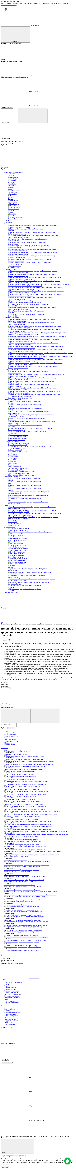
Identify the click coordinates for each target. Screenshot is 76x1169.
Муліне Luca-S (12, 461)
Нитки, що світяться (14, 466)
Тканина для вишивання (12, 476)
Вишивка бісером (10, 269)
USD (34, 25)
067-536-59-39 (33, 105)
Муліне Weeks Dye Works (16, 470)
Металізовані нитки (14, 465)
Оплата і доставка (27, 3)
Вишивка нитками (10, 224)
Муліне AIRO (12, 455)
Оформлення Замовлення (14, 3)
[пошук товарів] (33, 116)
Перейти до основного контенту (11, 1)
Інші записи (4, 748)
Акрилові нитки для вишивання (18, 468)
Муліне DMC (12, 453)
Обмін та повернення (40, 3)
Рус (5, 10)
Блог (48, 3)
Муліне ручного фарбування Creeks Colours (21, 471)
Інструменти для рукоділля (12, 399)
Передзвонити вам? (7, 107)
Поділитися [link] (4, 684)
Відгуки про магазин (11, 741)
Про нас (3, 3)
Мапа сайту (8, 743)
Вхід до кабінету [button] (9, 1009)
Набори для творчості (11, 369)
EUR (37, 25)
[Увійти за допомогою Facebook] (15, 716)
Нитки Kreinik (12, 463)
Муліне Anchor (13, 456)
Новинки (7, 220)
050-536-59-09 (33, 91)
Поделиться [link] (4, 683)
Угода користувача (55, 3)
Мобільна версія (34, 978)
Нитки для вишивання (11, 441)
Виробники (8, 222)
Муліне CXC (12, 460)
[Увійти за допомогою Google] (45, 716)
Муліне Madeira (13, 458)
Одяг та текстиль (9, 527)
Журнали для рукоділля (11, 592)
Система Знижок (11, 5)
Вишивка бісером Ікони (11, 317)
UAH (30, 25)
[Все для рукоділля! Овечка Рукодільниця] (10, 957)
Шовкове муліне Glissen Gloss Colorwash (21, 475)
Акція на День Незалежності (13, 172)
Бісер (6, 505)
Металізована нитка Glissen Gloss (18, 473)
